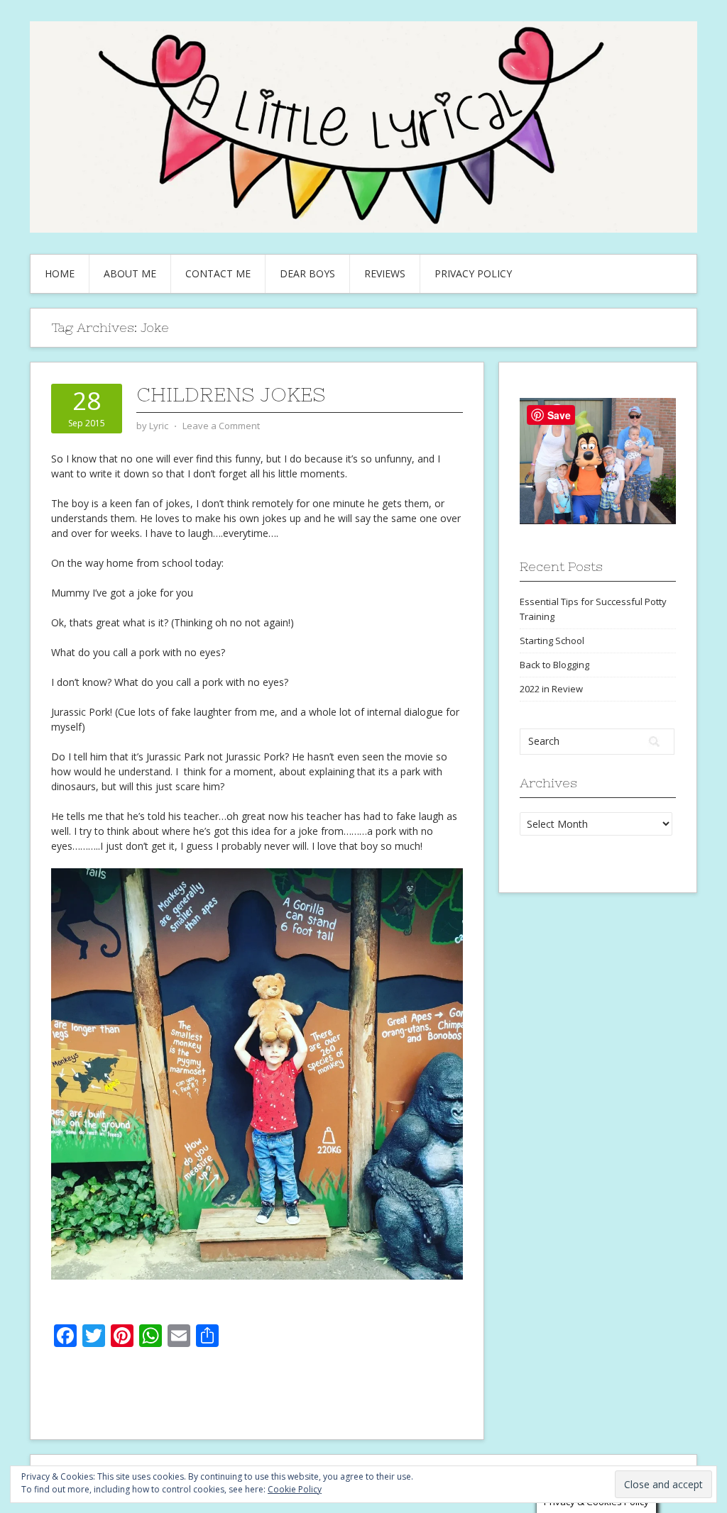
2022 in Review (551, 688)
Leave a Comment (221, 425)
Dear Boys (307, 273)
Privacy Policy (473, 273)
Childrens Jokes (230, 394)
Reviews (384, 273)
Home (60, 273)
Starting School (552, 640)
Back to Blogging (554, 664)
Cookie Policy (295, 1489)
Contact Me (218, 273)
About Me (130, 273)
